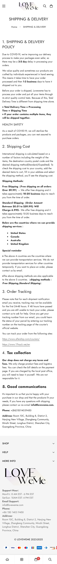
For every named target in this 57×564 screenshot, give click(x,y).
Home (14, 27)
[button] (51, 6)
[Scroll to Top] (51, 548)
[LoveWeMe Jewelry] (28, 6)
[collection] (21, 559)
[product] (7, 559)
